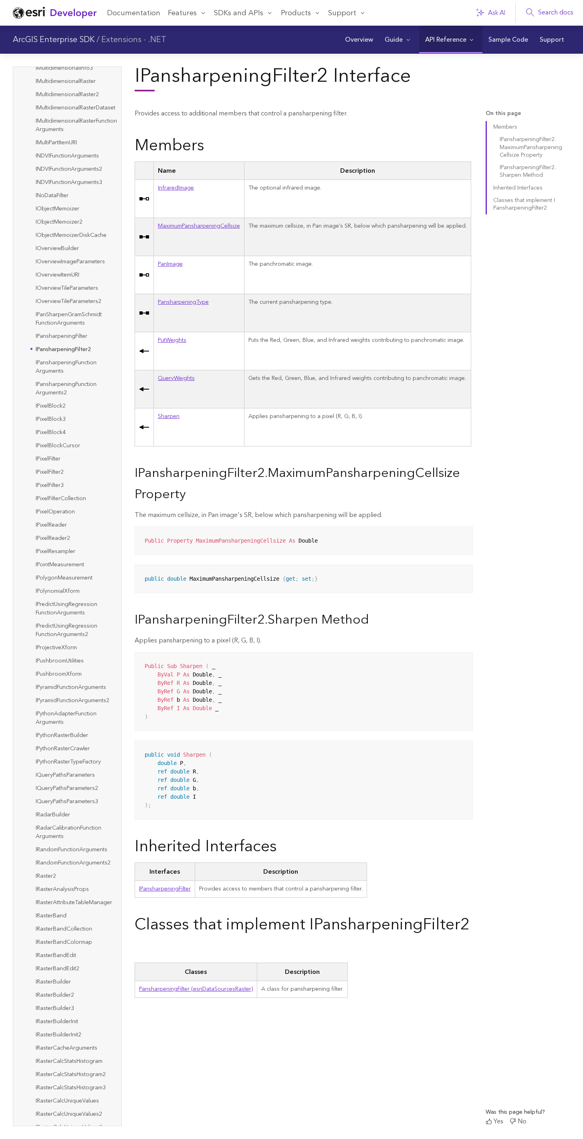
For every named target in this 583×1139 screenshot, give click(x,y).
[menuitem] (359, 40)
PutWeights (172, 340)
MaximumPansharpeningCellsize (199, 226)
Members (505, 127)
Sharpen (169, 416)
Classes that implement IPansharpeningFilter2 (524, 204)
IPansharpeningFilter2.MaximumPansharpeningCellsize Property (531, 147)
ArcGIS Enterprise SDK (54, 40)
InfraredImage (176, 188)
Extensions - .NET (133, 39)
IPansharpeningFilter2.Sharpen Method (528, 171)
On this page (503, 113)
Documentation (133, 13)
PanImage (170, 264)
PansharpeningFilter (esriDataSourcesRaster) (196, 989)
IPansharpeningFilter (165, 889)
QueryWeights (176, 378)
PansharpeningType (183, 302)
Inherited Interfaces (518, 188)
